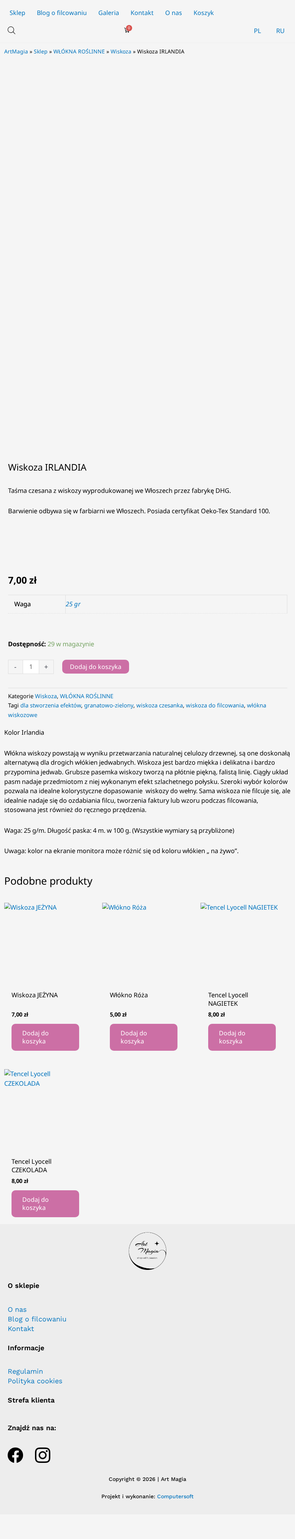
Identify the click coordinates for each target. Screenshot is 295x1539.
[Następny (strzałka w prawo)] (34, 1533)
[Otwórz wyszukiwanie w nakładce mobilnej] (11, 30)
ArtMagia (16, 51)
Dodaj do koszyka (95, 666)
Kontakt (142, 12)
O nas (173, 12)
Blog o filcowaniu (62, 12)
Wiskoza (121, 51)
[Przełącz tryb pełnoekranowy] (34, 1521)
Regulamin (25, 1371)
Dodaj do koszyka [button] (35, 1037)
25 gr (73, 603)
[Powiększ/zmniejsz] (11, 1521)
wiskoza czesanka (159, 705)
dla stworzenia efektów (50, 705)
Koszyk (204, 12)
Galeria (108, 12)
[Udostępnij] (57, 1521)
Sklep (17, 12)
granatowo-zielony (108, 705)
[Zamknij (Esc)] (80, 1521)
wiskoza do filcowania (215, 705)
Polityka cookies (35, 1381)
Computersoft (175, 1496)
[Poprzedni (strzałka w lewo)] (11, 1533)
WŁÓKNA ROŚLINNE (79, 51)
